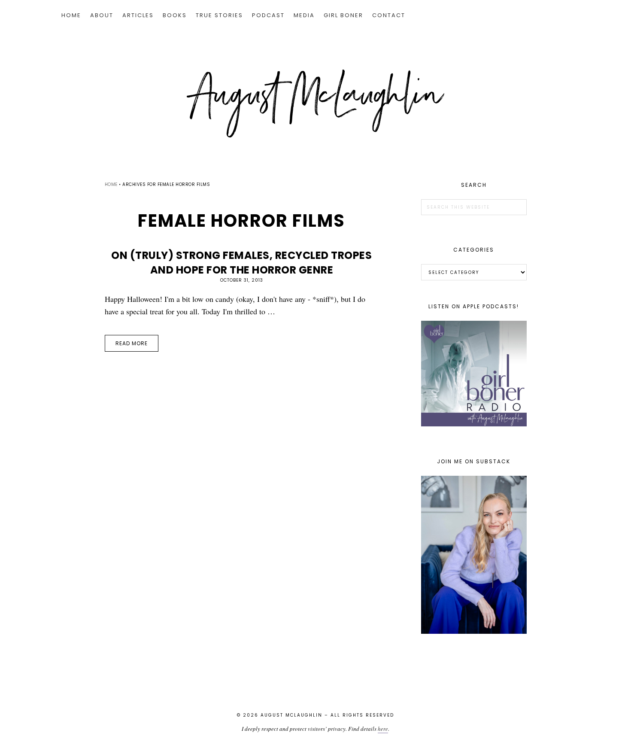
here (383, 729)
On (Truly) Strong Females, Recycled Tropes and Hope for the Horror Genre (241, 262)
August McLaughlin (315, 103)
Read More (131, 343)
